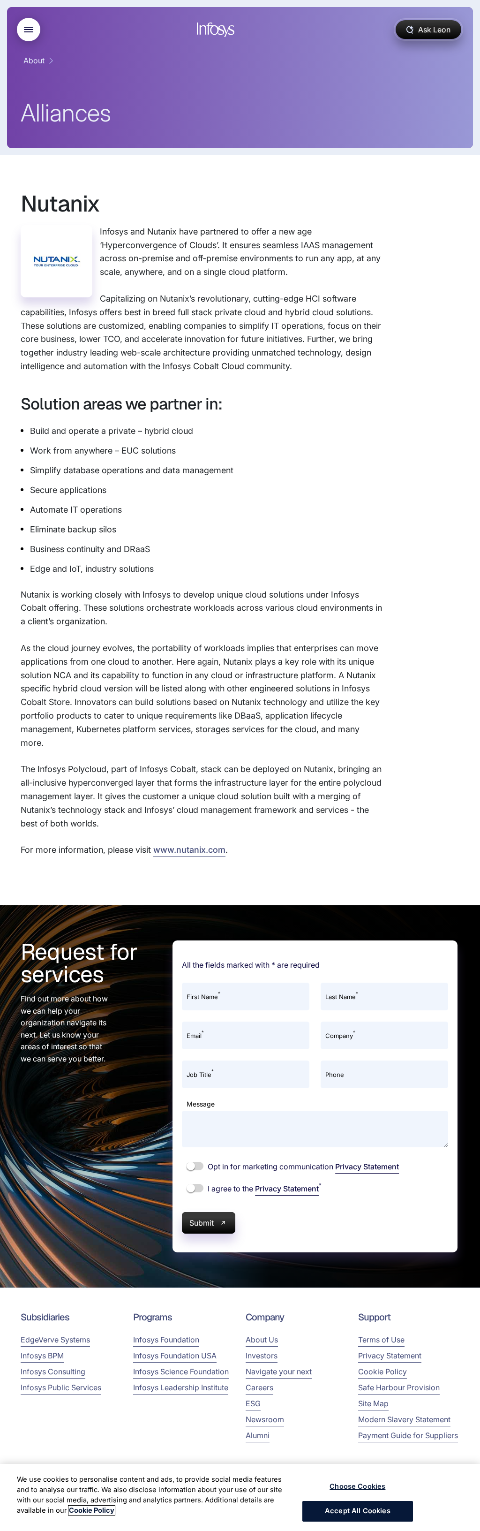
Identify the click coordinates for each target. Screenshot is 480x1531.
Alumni (258, 1435)
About (34, 60)
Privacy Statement (367, 1166)
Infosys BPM (42, 1355)
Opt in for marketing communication (302, 1166)
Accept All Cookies (357, 1511)
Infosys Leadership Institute (180, 1387)
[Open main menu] (28, 29)
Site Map (373, 1403)
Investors (262, 1355)
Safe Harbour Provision (399, 1387)
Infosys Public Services (61, 1387)
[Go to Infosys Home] (217, 30)
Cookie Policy (382, 1371)
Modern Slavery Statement (404, 1419)
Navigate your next (279, 1371)
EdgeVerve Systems (55, 1339)
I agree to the (263, 1188)
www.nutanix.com (189, 850)
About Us (262, 1339)
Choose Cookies (357, 1486)
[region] (240, 1497)
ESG (253, 1403)
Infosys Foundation (166, 1339)
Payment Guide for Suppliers (408, 1435)
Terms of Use (381, 1339)
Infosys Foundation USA (175, 1355)
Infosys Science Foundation (181, 1371)
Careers (259, 1387)
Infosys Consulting (53, 1371)
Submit (201, 1223)
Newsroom (265, 1419)
